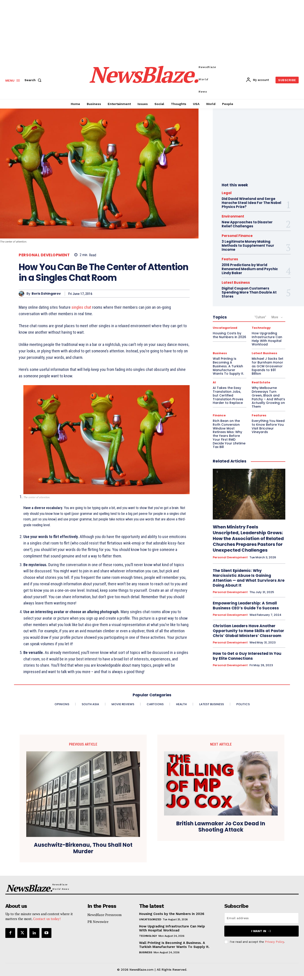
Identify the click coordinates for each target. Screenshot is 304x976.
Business (220, 353)
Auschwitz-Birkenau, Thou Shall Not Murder (83, 848)
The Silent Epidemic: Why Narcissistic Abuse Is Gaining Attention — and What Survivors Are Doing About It (248, 578)
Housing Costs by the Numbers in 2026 (229, 335)
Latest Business (236, 282)
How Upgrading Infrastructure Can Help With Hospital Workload (172, 928)
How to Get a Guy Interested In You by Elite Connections (247, 656)
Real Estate (261, 382)
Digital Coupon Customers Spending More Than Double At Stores (249, 292)
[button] (33, 80)
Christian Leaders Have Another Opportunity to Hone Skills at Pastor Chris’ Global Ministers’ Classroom (248, 630)
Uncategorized (225, 327)
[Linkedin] (34, 933)
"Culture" (260, 317)
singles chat (81, 307)
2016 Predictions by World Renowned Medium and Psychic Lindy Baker (250, 269)
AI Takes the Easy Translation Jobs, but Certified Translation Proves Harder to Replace (228, 395)
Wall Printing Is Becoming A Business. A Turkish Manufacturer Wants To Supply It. (228, 366)
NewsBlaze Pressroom (104, 914)
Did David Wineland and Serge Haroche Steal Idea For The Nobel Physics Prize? (251, 202)
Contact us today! (47, 918)
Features (230, 259)
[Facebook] (10, 933)
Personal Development (44, 255)
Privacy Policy (274, 941)
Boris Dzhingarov (46, 294)
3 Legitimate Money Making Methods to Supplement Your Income (248, 245)
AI (214, 382)
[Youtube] (46, 933)
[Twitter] (22, 933)
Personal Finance (237, 235)
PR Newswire (97, 921)
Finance (219, 415)
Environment (233, 216)
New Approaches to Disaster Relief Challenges (247, 224)
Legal (227, 193)
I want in (258, 931)
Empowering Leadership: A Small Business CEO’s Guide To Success (246, 605)
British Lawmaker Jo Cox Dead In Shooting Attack (220, 826)
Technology (261, 327)
